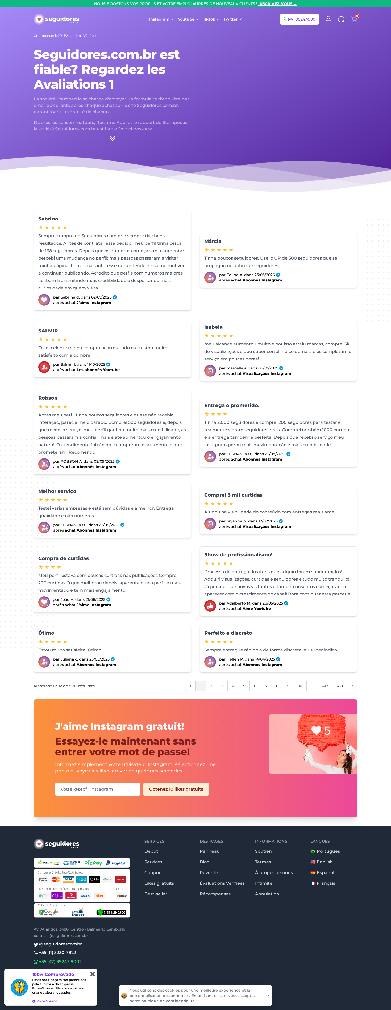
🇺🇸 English (321, 861)
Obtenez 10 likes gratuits (176, 789)
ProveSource (46, 1001)
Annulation (267, 893)
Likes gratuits (159, 883)
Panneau (210, 851)
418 (340, 685)
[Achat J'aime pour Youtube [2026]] (210, 606)
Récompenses (215, 893)
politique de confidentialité (168, 1001)
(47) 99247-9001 (302, 19)
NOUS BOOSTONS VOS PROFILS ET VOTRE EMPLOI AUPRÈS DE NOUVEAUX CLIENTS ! (195, 3)
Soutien (263, 851)
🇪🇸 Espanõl (322, 872)
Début (151, 851)
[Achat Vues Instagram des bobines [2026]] (210, 371)
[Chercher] (341, 19)
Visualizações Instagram (267, 373)
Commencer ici (46, 36)
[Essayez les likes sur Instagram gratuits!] (304, 755)
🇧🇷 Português (325, 851)
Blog (205, 861)
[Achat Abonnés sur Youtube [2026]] (44, 367)
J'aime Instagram (94, 302)
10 (300, 685)
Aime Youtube (257, 608)
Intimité (263, 883)
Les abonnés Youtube (98, 369)
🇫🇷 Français (322, 883)
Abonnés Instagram (262, 280)
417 (325, 685)
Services (153, 861)
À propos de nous (274, 872)
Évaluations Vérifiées (80, 36)
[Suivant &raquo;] (352, 686)
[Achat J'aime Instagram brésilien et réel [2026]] (44, 300)
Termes (263, 861)
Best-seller (155, 893)
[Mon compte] (328, 19)
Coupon (153, 872)
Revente (209, 872)
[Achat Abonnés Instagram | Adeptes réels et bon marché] (210, 277)
